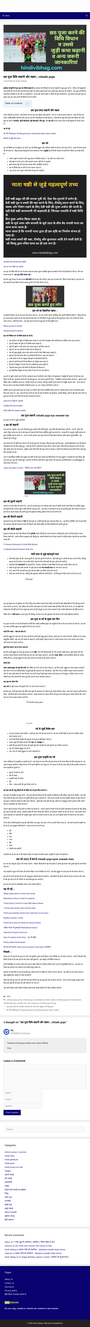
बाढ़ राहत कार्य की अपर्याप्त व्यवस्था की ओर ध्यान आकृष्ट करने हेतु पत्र (30, 1007)
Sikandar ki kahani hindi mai (15, 932)
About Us (9, 1279)
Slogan (8, 1171)
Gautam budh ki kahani (13, 331)
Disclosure (9, 1287)
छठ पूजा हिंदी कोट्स (21, 275)
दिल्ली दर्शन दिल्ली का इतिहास (15, 1190)
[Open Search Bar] (87, 15)
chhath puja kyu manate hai (15, 1003)
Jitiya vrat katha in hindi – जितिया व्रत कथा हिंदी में (22, 468)
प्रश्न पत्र (8, 1197)
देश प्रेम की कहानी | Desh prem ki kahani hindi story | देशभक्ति (27, 947)
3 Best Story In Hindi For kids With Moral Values (23, 903)
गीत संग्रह (8, 1178)
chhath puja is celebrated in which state (39, 1000)
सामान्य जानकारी (11, 1212)
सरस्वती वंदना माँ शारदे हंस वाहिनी (15, 262)
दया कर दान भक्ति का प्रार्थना (13, 267)
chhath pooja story (14, 1000)
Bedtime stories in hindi (13, 918)
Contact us (9, 1283)
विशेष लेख (8, 1205)
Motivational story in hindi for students (19, 898)
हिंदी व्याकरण (9, 1220)
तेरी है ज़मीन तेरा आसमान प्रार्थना (15, 411)
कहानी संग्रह (9, 1175)
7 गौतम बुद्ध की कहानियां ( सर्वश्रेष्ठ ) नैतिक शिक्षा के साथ (34, 1242)
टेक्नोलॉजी (8, 1182)
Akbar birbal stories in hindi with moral (19, 894)
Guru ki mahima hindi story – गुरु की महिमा (20, 937)
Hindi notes (10, 1156)
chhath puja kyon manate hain (68, 1000)
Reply (9, 1048)
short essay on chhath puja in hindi (41, 1003)
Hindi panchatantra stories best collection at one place (26, 913)
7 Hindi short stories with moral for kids (20, 908)
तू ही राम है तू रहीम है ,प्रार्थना (14, 401)
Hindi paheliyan (11, 1159)
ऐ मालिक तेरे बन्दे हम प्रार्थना (13, 406)
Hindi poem (10, 1163)
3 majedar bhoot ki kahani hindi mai (18, 549)
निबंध (6, 1193)
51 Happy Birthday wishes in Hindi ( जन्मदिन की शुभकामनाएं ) (44, 1257)
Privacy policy (11, 1290)
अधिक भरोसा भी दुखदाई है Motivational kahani (20, 928)
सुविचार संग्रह (10, 1216)
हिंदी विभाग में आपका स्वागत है (15, 1294)
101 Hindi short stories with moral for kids (33, 1246)
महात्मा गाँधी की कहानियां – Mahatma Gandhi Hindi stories (42, 1249)
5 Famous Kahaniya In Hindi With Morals (21, 544)
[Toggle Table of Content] (26, 104)
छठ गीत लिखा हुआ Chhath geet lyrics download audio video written (30, 134)
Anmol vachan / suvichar (15, 1152)
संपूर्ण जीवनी (9, 1208)
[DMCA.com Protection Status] (12, 1303)
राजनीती (8, 1201)
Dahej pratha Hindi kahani (14, 942)
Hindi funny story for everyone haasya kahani (22, 923)
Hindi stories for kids (14, 1167)
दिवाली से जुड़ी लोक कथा (12, 138)
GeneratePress (57, 1323)
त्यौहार (9, 996)
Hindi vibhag (45, 6)
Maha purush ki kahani (13, 326)
